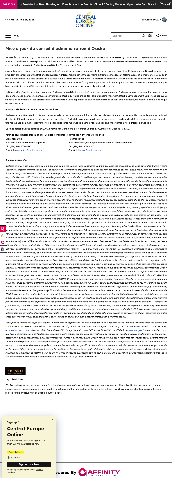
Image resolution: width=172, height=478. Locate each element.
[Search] (143, 36)
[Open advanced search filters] (150, 36)
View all (165, 4)
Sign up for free (29, 464)
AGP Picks (9, 4)
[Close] (52, 419)
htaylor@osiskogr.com (89, 150)
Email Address (15, 452)
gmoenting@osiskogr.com (28, 150)
